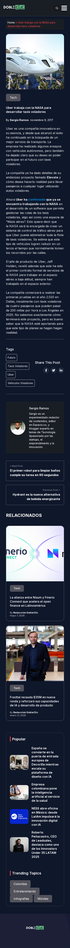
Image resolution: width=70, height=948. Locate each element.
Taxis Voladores (18, 366)
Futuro (11, 357)
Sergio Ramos (19, 120)
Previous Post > (51, 490)
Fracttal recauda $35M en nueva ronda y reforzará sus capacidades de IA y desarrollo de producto (34, 701)
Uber (11, 374)
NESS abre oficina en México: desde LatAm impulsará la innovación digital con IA (46, 816)
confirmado (36, 199)
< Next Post (16, 466)
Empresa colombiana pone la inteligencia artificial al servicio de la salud (46, 792)
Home (11, 22)
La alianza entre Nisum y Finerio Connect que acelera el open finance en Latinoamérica (32, 601)
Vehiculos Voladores (20, 383)
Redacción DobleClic (25, 612)
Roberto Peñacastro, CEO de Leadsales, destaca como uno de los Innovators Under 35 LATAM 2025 (45, 845)
